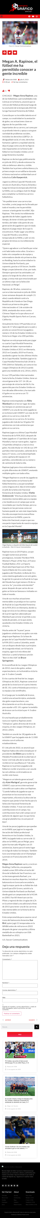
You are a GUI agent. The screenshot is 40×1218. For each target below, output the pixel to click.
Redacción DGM (12, 1066)
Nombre (5, 982)
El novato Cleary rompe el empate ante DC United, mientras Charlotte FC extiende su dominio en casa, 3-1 (18, 1100)
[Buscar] (36, 1027)
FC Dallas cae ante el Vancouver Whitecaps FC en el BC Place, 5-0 (17, 1062)
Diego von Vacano (12, 1106)
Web (3, 997)
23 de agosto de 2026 (14, 1069)
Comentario (7, 959)
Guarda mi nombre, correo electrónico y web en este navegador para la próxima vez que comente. (19, 1008)
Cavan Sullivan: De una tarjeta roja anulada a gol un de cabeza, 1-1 (17, 1147)
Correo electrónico (9, 990)
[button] (1, 16)
